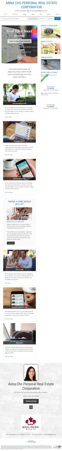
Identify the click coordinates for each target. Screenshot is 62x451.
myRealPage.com (31, 442)
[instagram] (31, 407)
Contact (57, 14)
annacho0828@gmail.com (49, 434)
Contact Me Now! (31, 401)
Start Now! (11, 243)
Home (5, 14)
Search (57, 18)
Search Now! (8, 117)
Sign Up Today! (9, 154)
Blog (41, 14)
